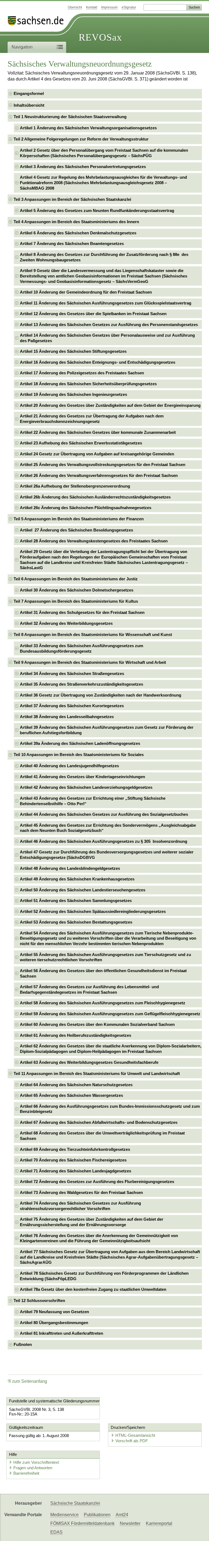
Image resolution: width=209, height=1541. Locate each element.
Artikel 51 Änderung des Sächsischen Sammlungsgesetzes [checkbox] (76, 900)
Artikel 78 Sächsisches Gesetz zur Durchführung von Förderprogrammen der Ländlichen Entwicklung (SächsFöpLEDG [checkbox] (104, 1276)
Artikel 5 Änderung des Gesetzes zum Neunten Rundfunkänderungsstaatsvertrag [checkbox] (97, 210)
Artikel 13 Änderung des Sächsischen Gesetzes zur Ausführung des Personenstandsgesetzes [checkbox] (109, 324)
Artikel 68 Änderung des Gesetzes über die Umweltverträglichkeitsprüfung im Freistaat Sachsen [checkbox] (102, 1136)
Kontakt (91, 7)
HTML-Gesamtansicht (135, 1435)
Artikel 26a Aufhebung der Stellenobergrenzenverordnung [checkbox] (75, 486)
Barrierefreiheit (26, 1473)
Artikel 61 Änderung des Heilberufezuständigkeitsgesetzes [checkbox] (75, 1035)
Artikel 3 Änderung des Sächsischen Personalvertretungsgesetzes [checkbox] (83, 166)
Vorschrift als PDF (131, 1440)
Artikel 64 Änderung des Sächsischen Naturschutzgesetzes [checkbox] (76, 1084)
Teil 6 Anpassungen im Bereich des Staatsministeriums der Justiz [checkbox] (76, 579)
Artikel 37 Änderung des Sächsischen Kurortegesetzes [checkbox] (72, 705)
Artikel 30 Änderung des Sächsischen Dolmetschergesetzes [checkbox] (76, 590)
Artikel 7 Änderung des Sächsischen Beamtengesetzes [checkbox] (72, 243)
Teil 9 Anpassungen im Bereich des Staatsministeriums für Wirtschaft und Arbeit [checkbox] (90, 662)
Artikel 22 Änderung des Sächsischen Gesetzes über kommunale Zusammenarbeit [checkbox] (98, 432)
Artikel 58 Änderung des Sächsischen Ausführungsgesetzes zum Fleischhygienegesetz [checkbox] (102, 1003)
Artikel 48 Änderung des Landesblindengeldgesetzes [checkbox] (70, 868)
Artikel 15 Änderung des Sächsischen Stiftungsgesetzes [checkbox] (73, 351)
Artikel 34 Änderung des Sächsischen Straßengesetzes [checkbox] (72, 673)
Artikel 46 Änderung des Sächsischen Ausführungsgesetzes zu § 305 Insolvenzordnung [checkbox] (103, 841)
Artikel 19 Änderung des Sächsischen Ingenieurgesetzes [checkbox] (73, 394)
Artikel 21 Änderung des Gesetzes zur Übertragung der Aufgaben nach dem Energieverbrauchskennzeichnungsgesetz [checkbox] (92, 419)
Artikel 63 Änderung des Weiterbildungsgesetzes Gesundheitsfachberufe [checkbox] (89, 1062)
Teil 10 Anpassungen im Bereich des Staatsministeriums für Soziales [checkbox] (79, 754)
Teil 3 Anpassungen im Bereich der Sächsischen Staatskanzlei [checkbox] (72, 199)
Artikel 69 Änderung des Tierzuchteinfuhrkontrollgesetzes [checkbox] (75, 1149)
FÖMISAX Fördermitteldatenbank (82, 1523)
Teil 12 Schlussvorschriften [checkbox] (39, 1300)
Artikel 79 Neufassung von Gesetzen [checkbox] (54, 1311)
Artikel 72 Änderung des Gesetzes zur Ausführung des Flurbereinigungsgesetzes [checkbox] (97, 1181)
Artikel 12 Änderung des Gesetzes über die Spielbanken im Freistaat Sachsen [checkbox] (93, 313)
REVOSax (100, 37)
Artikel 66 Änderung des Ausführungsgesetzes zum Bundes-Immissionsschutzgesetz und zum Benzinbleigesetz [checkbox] (110, 1109)
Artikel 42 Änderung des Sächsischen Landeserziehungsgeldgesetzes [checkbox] (86, 787)
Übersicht (75, 7)
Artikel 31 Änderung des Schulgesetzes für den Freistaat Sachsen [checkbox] (82, 612)
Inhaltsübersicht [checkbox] (29, 105)
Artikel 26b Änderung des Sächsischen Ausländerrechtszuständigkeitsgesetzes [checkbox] (95, 497)
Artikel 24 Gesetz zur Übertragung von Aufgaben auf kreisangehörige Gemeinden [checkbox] (97, 454)
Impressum (109, 7)
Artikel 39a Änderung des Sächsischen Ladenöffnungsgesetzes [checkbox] (80, 743)
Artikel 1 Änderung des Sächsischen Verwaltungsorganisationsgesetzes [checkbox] (88, 128)
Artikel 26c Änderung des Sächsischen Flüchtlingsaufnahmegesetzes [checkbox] (85, 507)
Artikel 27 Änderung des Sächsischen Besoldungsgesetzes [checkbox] (76, 530)
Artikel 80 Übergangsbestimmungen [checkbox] (54, 1322)
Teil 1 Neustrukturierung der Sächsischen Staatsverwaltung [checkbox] (70, 116)
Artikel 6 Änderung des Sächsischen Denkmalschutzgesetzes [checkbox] (78, 233)
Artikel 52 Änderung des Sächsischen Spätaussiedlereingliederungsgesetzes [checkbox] (93, 911)
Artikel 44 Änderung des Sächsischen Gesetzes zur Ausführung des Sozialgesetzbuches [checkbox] (104, 814)
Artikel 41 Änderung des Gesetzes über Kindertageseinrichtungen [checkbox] (82, 776)
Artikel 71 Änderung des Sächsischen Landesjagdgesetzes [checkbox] (75, 1171)
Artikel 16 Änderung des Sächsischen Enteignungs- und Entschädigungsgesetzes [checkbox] (97, 362)
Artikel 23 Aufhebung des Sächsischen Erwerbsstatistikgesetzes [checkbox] (81, 443)
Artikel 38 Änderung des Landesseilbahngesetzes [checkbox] (67, 716)
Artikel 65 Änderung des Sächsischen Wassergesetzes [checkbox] (71, 1095)
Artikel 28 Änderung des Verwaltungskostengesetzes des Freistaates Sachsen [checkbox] (94, 541)
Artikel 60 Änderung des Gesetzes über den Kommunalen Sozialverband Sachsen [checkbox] (97, 1024)
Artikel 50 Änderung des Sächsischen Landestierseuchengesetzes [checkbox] (82, 890)
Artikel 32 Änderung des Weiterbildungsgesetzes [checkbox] (66, 623)
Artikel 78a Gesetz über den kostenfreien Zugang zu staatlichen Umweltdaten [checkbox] (93, 1289)
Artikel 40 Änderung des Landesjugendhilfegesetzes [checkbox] (69, 765)
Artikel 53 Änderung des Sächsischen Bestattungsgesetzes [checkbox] (76, 922)
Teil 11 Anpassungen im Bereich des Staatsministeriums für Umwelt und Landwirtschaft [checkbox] (97, 1073)
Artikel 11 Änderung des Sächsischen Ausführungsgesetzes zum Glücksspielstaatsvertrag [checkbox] (105, 303)
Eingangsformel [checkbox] (29, 93)
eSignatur (129, 7)
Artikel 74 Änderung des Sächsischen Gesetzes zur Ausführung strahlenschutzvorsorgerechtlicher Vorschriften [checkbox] (80, 1206)
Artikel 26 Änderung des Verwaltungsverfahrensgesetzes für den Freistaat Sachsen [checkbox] (99, 475)
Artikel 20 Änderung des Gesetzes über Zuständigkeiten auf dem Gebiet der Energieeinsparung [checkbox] (110, 405)
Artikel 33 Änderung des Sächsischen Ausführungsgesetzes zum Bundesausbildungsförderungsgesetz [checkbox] (81, 648)
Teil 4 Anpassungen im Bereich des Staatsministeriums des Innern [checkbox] (76, 221)
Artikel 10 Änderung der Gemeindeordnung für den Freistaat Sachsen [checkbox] (86, 292)
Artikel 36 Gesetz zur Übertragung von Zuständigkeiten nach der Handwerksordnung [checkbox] (100, 695)
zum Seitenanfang (29, 1381)
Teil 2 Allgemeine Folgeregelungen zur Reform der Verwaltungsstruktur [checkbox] (81, 139)
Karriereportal (159, 1523)
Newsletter (130, 1523)
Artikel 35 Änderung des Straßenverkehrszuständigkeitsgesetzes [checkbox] (81, 684)
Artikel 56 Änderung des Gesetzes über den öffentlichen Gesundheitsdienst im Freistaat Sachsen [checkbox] (103, 973)
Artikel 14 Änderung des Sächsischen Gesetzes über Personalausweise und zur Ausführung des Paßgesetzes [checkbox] (107, 338)
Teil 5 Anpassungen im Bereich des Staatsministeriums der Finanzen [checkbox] (79, 518)
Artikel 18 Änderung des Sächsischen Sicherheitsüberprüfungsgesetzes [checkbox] (88, 383)
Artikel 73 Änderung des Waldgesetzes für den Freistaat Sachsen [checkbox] (81, 1192)
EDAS (56, 1532)
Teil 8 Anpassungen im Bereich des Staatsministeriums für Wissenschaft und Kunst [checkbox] (93, 634)
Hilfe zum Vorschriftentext (36, 1462)
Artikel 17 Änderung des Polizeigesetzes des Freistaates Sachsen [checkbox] (82, 373)
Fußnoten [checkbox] (23, 1344)
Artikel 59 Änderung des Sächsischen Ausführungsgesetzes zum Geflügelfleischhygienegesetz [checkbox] (110, 1013)
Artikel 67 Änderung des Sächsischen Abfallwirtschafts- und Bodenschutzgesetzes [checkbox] (98, 1122)
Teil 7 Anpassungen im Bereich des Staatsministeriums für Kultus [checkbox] (76, 601)
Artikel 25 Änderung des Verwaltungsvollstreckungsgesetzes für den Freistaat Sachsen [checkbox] (102, 464)
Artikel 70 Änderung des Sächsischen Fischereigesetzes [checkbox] (73, 1160)
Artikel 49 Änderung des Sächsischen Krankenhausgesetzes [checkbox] (77, 879)
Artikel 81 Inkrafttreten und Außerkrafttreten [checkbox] (61, 1333)
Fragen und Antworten (32, 1467)
